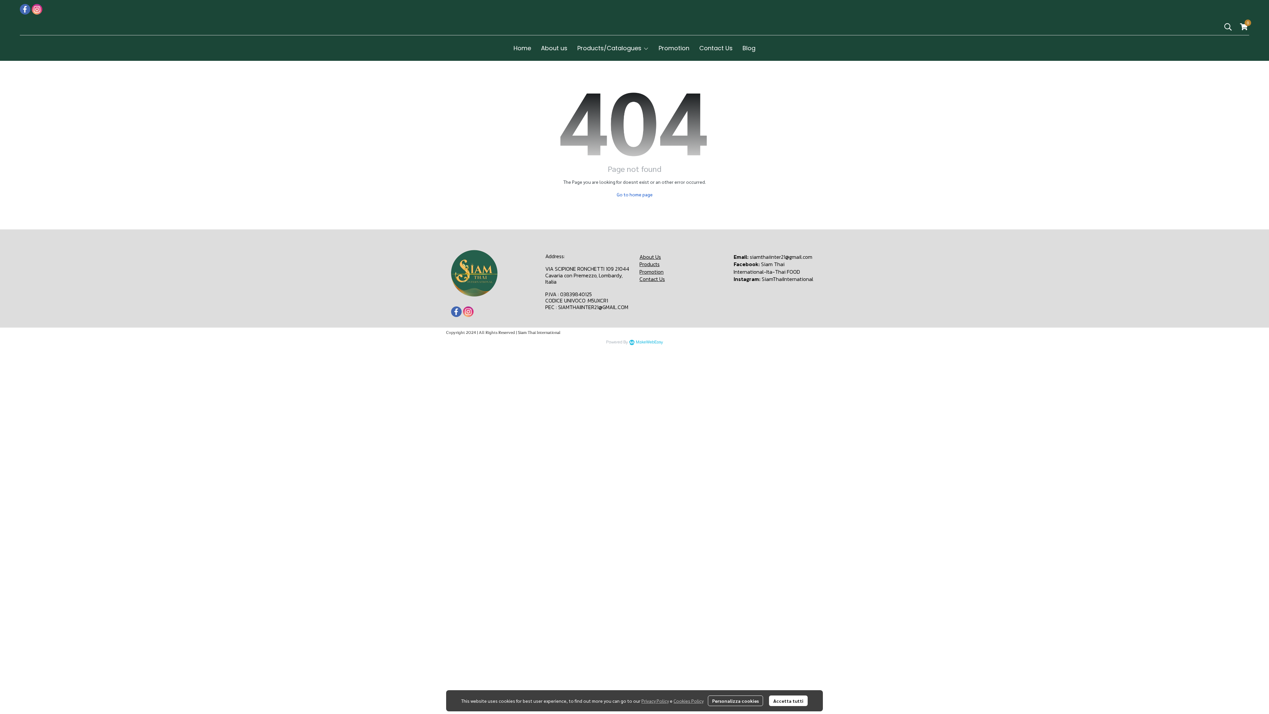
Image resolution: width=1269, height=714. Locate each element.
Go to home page (635, 194)
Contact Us (652, 279)
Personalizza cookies (735, 701)
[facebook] (25, 9)
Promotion (651, 272)
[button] (1228, 26)
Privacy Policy (655, 701)
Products (649, 264)
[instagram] (37, 9)
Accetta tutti (788, 701)
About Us (650, 257)
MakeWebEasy (649, 342)
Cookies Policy (688, 701)
